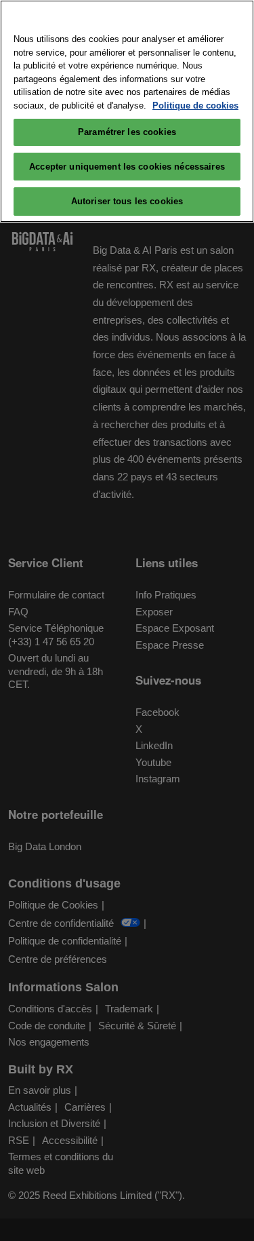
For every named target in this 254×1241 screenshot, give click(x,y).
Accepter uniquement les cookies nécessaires (127, 166)
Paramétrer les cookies (127, 132)
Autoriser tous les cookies (127, 201)
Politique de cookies (195, 105)
